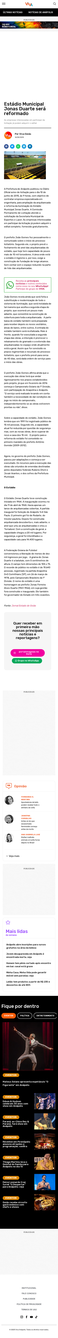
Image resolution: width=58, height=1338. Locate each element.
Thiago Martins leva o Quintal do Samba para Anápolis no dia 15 (15, 1164)
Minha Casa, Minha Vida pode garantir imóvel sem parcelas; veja (26, 974)
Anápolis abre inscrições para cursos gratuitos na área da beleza (26, 946)
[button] (6, 146)
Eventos (11, 1075)
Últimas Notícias (13, 12)
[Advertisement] (29, 62)
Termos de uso (29, 1309)
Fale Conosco (29, 1293)
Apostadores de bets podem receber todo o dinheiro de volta (30, 805)
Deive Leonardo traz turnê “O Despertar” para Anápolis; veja (14, 1184)
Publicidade (29, 1299)
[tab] (8, 1015)
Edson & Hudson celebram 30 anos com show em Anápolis (15, 1103)
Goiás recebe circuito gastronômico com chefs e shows (15, 1204)
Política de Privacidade (29, 1304)
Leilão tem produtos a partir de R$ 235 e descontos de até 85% (28, 983)
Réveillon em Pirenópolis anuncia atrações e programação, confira (16, 1144)
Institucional (29, 1288)
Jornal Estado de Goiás (23, 605)
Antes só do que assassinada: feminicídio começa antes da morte (29, 825)
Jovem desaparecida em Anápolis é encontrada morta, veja (25, 955)
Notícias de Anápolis (40, 12)
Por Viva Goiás (23, 134)
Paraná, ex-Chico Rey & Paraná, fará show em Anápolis (16, 1124)
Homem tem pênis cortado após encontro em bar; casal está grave (28, 965)
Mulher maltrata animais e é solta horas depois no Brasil (30, 840)
